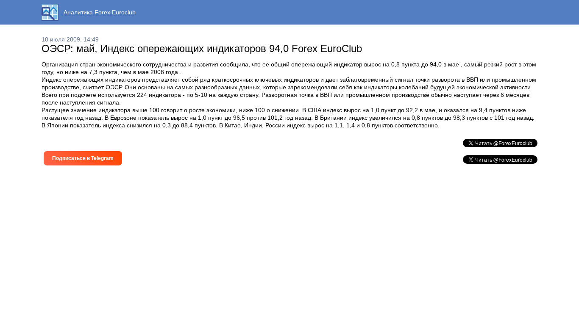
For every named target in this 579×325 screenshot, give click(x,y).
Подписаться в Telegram (83, 158)
